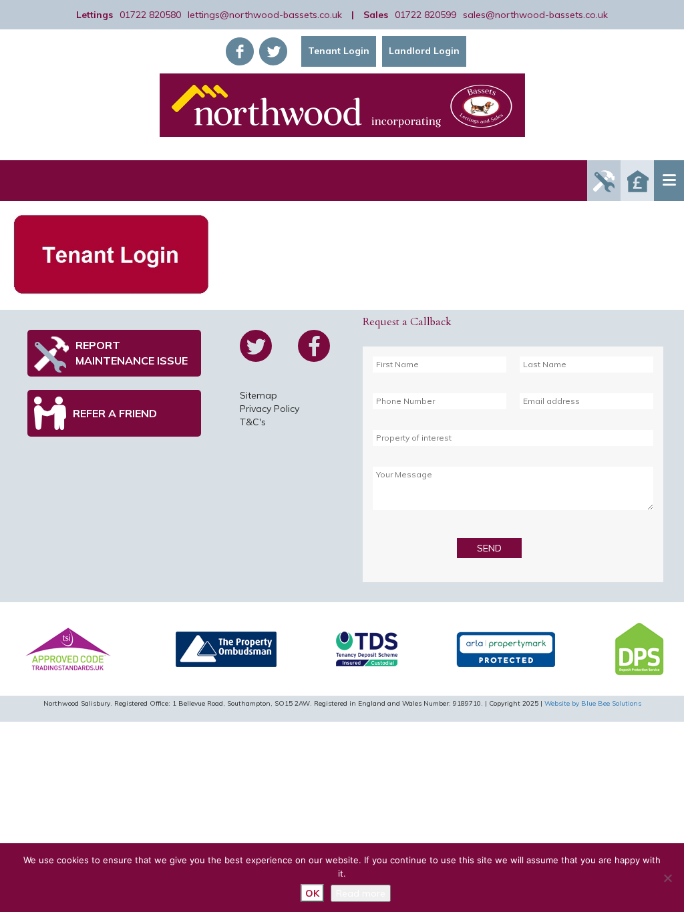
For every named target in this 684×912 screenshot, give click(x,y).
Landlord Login (424, 51)
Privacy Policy (269, 409)
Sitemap (258, 395)
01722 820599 (425, 15)
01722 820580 (150, 15)
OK (312, 893)
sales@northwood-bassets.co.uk (535, 15)
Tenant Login (338, 51)
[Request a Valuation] (637, 180)
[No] (667, 878)
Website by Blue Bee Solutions (592, 703)
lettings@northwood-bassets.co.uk (265, 15)
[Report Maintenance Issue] (604, 180)
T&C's (253, 422)
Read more (360, 893)
